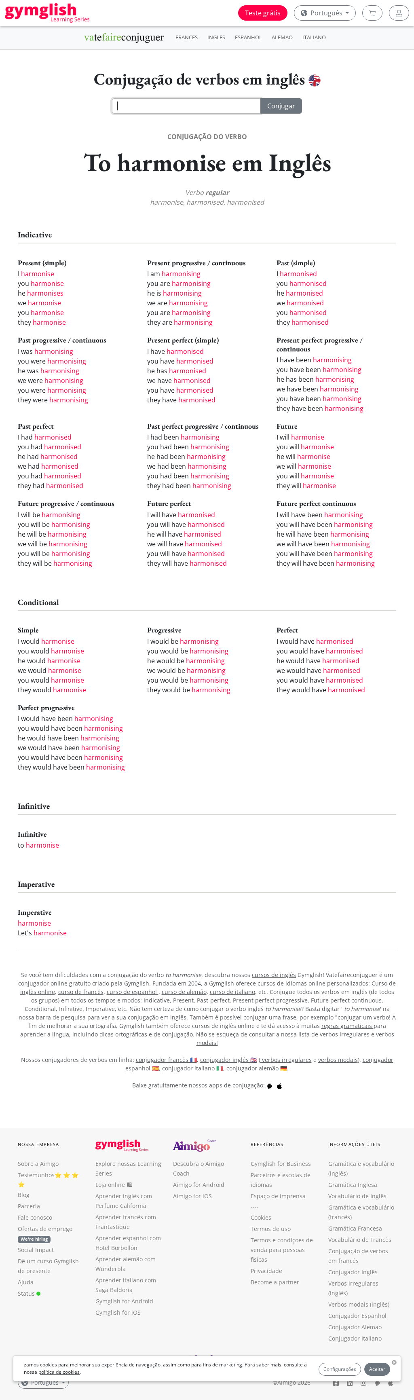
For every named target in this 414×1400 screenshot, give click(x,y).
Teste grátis (263, 12)
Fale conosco (35, 1217)
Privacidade (266, 1271)
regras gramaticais (347, 1026)
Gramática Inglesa (352, 1185)
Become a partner (275, 1282)
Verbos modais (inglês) (358, 1304)
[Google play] (269, 1085)
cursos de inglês (274, 975)
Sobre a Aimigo (38, 1163)
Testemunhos (36, 1175)
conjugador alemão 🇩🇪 (256, 1068)
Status (27, 1293)
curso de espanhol (132, 992)
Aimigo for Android (198, 1185)
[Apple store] (279, 1085)
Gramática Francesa (355, 1228)
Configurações (339, 1369)
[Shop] (372, 13)
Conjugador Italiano (355, 1338)
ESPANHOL (248, 37)
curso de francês (81, 992)
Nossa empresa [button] (38, 1144)
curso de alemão (184, 992)
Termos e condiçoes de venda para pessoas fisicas (282, 1249)
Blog (24, 1195)
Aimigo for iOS (192, 1196)
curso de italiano (232, 992)
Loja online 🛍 (113, 1185)
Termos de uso (271, 1229)
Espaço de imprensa (278, 1196)
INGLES (216, 37)
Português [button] (326, 12)
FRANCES (186, 37)
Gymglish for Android (124, 1301)
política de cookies (59, 1371)
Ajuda (26, 1282)
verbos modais (338, 1060)
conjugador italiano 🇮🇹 (192, 1068)
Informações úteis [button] (354, 1144)
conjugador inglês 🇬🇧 (228, 1060)
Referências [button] (267, 1144)
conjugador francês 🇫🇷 (166, 1060)
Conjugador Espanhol (357, 1316)
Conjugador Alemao (355, 1327)
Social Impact (36, 1250)
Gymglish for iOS (118, 1312)
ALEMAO (282, 37)
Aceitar (377, 1369)
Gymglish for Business (281, 1163)
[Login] (399, 13)
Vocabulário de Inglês (357, 1196)
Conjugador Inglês (353, 1272)
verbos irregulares (345, 1034)
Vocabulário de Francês (359, 1240)
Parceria (29, 1206)
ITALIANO (314, 37)
